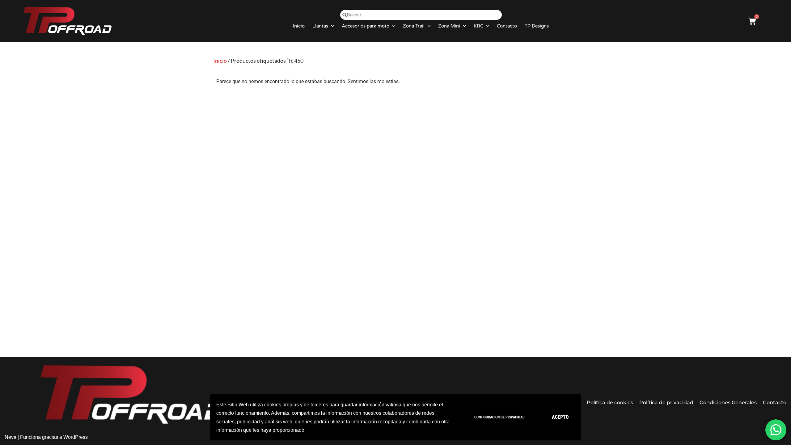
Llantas (320, 26)
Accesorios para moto (365, 26)
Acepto (560, 417)
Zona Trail (414, 26)
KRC (478, 26)
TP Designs (537, 26)
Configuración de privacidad (499, 417)
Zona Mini (449, 26)
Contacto (507, 26)
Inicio (299, 26)
